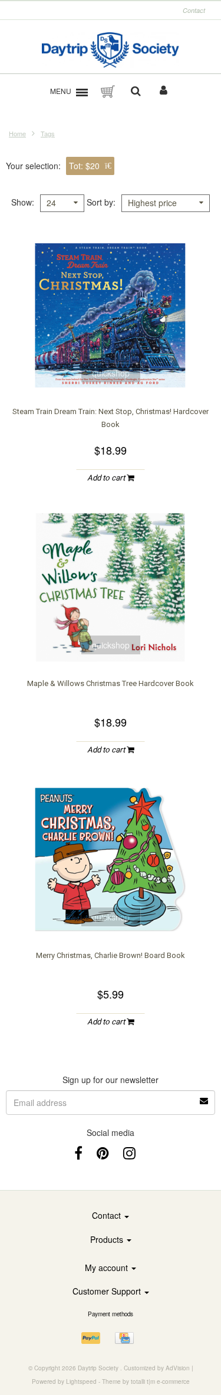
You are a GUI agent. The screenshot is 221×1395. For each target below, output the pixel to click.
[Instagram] (129, 1152)
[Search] (135, 91)
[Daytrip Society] (110, 50)
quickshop (111, 373)
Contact (194, 10)
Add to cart (107, 477)
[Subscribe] (110, 1096)
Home (17, 133)
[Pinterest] (103, 1152)
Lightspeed (81, 1381)
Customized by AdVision (157, 1368)
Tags (48, 133)
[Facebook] (78, 1152)
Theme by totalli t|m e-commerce (146, 1381)
